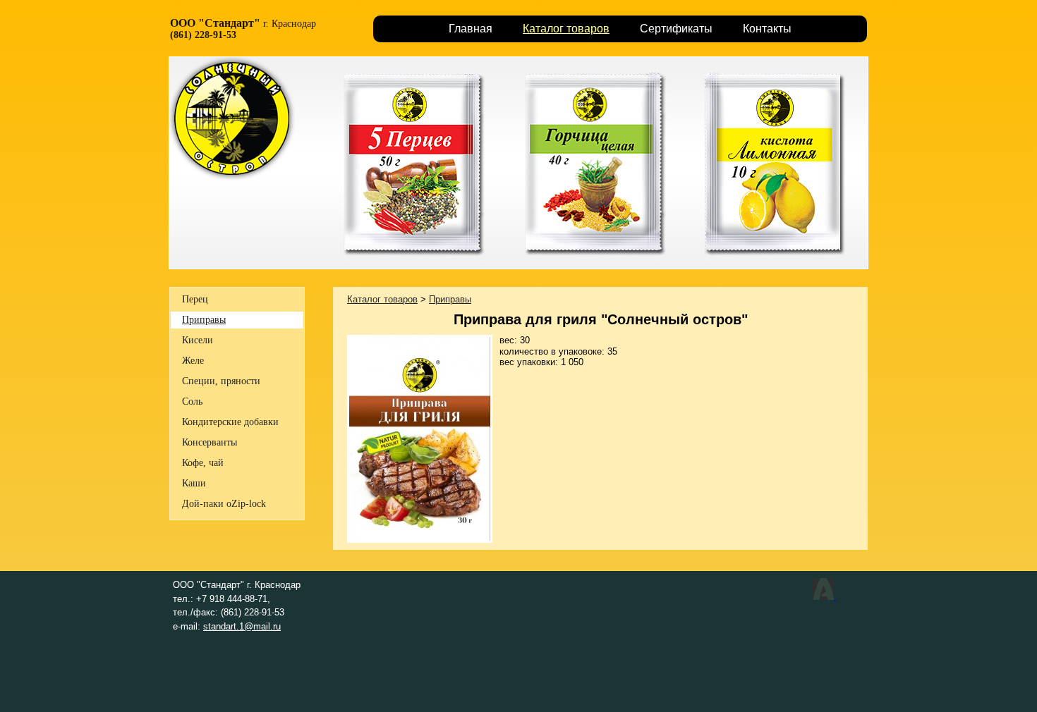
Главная (470, 29)
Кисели (197, 340)
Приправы (204, 319)
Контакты (767, 29)
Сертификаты (676, 29)
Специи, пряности (221, 381)
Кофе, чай (203, 463)
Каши (194, 483)
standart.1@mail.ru (242, 626)
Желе (193, 360)
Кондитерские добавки (230, 422)
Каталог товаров (566, 29)
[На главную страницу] (232, 178)
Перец (195, 299)
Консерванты (209, 442)
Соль (192, 401)
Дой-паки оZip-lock (224, 503)
